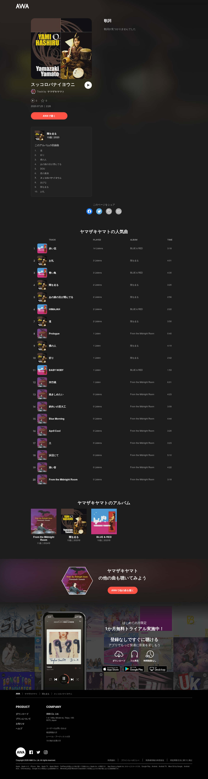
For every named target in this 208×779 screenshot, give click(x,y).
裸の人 (43, 159)
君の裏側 (44, 173)
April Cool (54, 431)
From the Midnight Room (142, 333)
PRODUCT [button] (23, 707)
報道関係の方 (51, 732)
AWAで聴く (49, 116)
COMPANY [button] (53, 707)
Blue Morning (56, 418)
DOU (42, 168)
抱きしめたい (56, 394)
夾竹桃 (52, 382)
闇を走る (52, 133)
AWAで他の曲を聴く (122, 590)
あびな (43, 182)
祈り (42, 154)
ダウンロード (22, 713)
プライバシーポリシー (130, 760)
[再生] (88, 85)
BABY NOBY (56, 370)
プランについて (23, 718)
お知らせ (20, 723)
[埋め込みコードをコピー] (119, 211)
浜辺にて (54, 455)
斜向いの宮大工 (57, 406)
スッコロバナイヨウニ (63, 693)
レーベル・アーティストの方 (58, 736)
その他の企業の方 (53, 740)
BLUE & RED (136, 248)
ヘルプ (19, 728)
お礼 (42, 191)
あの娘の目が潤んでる (51, 164)
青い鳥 (52, 272)
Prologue (54, 333)
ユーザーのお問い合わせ (56, 728)
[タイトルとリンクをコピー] (109, 211)
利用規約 (111, 760)
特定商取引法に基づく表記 (181, 760)
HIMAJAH (54, 309)
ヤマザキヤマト (55, 91)
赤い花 (52, 248)
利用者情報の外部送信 (155, 760)
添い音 (52, 467)
